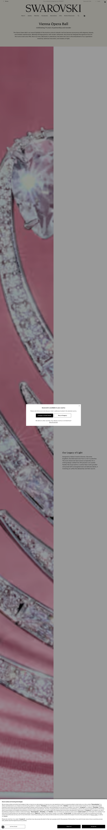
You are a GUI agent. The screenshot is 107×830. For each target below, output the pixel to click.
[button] (79, 405)
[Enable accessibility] (3, 827)
